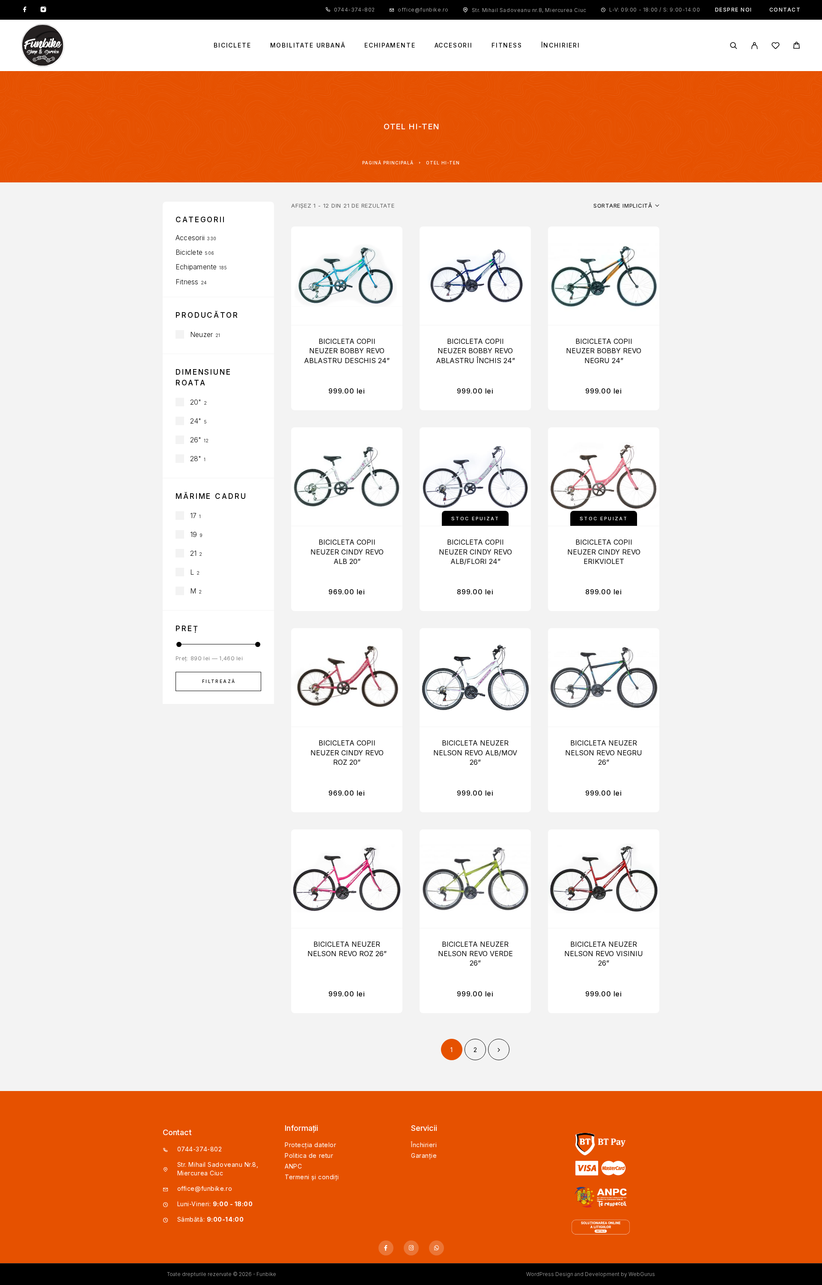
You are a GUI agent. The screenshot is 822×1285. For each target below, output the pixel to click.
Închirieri (560, 45)
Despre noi (733, 9)
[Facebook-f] (385, 1247)
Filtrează (219, 681)
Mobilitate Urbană (308, 45)
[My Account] (754, 45)
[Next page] (498, 1049)
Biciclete (232, 45)
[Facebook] (24, 9)
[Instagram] (43, 9)
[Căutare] (733, 45)
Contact (785, 9)
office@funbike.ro (423, 9)
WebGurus (641, 1274)
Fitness (506, 45)
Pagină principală (388, 162)
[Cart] (796, 46)
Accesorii (454, 45)
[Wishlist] (775, 47)
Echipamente (389, 45)
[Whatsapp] (436, 1247)
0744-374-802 (354, 9)
